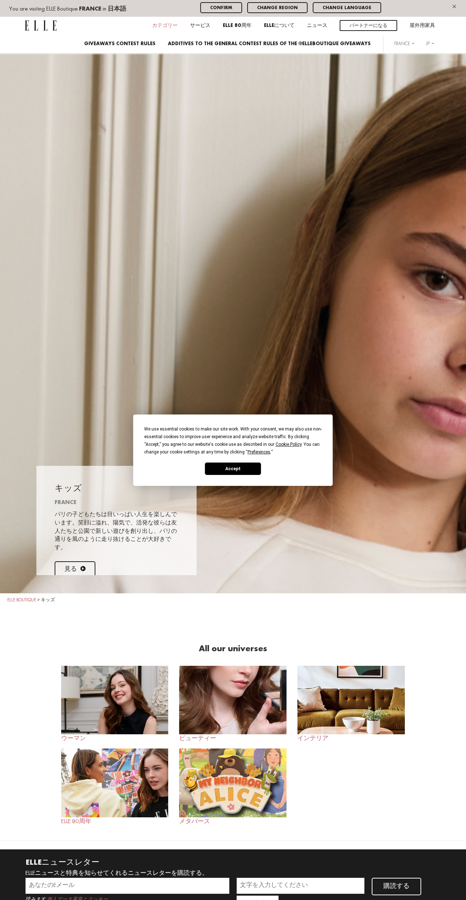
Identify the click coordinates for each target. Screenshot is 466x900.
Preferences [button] (259, 451)
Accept (233, 468)
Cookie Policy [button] (288, 444)
